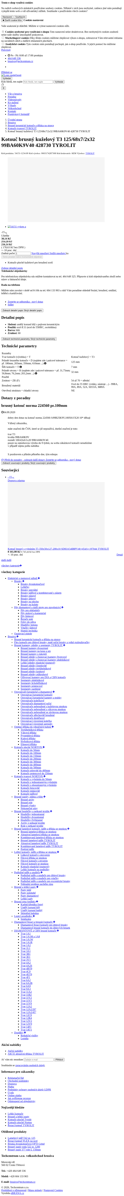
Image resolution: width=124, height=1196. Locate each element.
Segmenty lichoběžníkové (34, 683)
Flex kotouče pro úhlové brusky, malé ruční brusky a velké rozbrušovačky (52, 642)
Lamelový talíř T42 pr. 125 (21, 1138)
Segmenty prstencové (31, 686)
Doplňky (19, 1032)
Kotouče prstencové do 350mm (37, 773)
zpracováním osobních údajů (30, 1065)
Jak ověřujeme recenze (19, 1098)
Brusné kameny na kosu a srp (36, 651)
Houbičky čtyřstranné (32, 820)
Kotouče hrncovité (30, 788)
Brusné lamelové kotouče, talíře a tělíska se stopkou (40, 828)
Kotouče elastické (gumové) (35, 866)
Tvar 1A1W (27, 939)
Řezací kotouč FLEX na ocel (22, 1141)
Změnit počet (8, 253)
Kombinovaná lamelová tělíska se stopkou (42, 837)
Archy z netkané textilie (33, 823)
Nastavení (7, 17)
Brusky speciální (29, 590)
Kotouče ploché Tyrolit (19, 1119)
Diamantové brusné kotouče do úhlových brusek (45, 927)
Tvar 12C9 (26, 1015)
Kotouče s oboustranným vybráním (39, 785)
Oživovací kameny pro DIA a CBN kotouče (43, 677)
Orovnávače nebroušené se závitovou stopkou (44, 712)
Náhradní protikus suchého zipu (37, 884)
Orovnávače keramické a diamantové (33, 691)
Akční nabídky (15, 1051)
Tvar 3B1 (26, 954)
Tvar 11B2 (26, 994)
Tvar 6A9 (26, 986)
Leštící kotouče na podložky (35, 869)
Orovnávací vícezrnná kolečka (36, 721)
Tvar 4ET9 (26, 974)
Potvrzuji (5, 50)
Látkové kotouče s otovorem (35, 855)
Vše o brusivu (15, 93)
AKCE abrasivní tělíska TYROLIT (26, 1053)
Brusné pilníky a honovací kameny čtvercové (44, 657)
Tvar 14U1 (26, 1029)
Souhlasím (20, 17)
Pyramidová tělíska (30, 735)
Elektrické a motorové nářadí (23, 578)
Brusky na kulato (29, 604)
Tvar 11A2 (26, 991)
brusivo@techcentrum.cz (22, 1181)
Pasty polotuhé (28, 892)
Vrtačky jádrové (29, 627)
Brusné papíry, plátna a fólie (28, 796)
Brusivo (12, 636)
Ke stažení (13, 102)
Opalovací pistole (23, 633)
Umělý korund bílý (30, 907)
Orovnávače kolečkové (32, 700)
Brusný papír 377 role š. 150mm (24, 1149)
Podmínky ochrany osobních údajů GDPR (29, 1089)
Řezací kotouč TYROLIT (21, 1125)
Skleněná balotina (30, 913)
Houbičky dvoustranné (32, 817)
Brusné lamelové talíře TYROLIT (38, 840)
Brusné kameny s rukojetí (34, 654)
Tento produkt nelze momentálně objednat (22, 257)
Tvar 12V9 (26, 1024)
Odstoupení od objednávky (21, 1101)
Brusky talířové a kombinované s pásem (41, 592)
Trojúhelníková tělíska (32, 729)
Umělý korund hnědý (31, 910)
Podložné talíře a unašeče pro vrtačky (40, 878)
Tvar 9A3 (26, 989)
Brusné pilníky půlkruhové (34, 674)
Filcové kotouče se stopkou (34, 863)
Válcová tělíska (28, 732)
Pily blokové (27, 616)
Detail (120, 554)
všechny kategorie (10, 565)
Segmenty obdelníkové (32, 680)
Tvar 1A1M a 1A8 (30, 936)
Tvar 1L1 (25, 948)
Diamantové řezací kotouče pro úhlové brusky (44, 924)
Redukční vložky (29, 1035)
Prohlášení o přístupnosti (13, 1190)
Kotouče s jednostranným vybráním (39, 782)
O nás (11, 1092)
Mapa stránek (35, 1190)
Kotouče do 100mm (31, 753)
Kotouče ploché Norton (20, 1122)
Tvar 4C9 (26, 971)
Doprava (12, 1083)
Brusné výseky (28, 805)
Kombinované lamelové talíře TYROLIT (42, 846)
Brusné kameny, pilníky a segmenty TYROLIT (38, 645)
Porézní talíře (27, 849)
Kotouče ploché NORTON (28, 747)
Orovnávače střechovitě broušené (38, 715)
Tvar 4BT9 (26, 968)
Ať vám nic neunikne (12, 1059)
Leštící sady (27, 898)
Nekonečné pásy (29, 808)
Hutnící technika (29, 630)
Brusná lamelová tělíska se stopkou (38, 831)
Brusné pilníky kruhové (33, 671)
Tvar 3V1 (26, 959)
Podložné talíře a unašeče (27, 872)
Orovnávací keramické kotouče (36, 694)
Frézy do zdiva (28, 622)
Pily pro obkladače (30, 610)
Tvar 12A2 (26, 1006)
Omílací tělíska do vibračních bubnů (33, 726)
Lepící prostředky (23, 916)
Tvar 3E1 (25, 957)
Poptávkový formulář (18, 114)
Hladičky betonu (29, 624)
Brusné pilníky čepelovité (34, 665)
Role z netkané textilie (32, 825)
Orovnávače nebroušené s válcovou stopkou (43, 709)
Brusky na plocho (30, 601)
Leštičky (25, 587)
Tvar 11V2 (26, 997)
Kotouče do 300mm (31, 761)
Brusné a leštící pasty (25, 887)
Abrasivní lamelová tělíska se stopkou (40, 834)
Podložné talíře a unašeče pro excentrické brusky (45, 881)
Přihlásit (59, 1059)
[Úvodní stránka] (11, 75)
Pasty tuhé (26, 890)
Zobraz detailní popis (12, 268)
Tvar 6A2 (26, 980)
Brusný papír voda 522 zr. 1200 (24, 1146)
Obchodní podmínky (18, 1080)
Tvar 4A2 (26, 962)
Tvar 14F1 (26, 1026)
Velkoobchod (14, 108)
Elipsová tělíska (29, 744)
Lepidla (24, 1038)
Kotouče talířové (29, 793)
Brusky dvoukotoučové (33, 584)
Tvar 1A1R (26, 942)
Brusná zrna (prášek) (25, 901)
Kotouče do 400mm (31, 764)
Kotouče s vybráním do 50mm (36, 779)
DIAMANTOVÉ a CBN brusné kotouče (35, 930)
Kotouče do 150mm (31, 756)
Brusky (18, 581)
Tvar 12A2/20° (28, 1009)
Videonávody (14, 99)
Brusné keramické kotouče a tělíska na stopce (37, 639)
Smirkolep (26, 919)
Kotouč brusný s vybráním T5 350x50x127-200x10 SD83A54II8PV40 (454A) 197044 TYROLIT (58, 548)
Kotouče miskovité (30, 791)
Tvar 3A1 (26, 951)
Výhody (12, 105)
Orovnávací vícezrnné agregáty (36, 724)
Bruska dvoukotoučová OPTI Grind (26, 1143)
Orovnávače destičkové (33, 718)
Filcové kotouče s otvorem (34, 860)
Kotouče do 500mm (31, 767)
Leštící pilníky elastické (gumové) (38, 662)
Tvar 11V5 (26, 1000)
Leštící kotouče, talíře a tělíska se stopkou (35, 852)
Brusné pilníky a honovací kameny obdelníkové (45, 659)
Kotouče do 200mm (31, 758)
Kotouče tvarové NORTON (28, 776)
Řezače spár (27, 619)
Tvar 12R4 (26, 1018)
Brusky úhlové (28, 598)
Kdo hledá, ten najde (11, 81)
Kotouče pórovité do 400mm (35, 770)
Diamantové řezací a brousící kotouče (33, 922)
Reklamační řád (16, 1078)
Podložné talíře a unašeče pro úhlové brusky (43, 875)
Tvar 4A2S (26, 965)
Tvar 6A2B (26, 983)
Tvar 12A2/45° (28, 1012)
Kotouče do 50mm (30, 750)
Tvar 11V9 (26, 1003)
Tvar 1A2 (26, 945)
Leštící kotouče (15, 1113)
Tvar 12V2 (26, 1021)
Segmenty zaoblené (31, 689)
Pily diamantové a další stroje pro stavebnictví (37, 607)
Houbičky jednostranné (32, 814)
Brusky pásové (28, 595)
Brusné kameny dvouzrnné (34, 648)
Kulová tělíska (28, 738)
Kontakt (12, 111)
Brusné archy (27, 799)
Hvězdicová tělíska (30, 741)
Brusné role (26, 802)
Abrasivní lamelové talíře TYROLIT (39, 843)
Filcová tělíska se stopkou (34, 858)
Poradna (12, 96)
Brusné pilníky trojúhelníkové (36, 668)
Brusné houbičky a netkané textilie (32, 811)
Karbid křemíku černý (32, 904)
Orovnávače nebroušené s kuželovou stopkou (44, 706)
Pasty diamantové (30, 895)
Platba (11, 1086)
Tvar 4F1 (25, 977)
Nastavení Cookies (53, 1190)
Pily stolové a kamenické (33, 613)
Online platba (14, 1095)
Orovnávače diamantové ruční (36, 703)
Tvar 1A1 (26, 933)
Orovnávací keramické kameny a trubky (41, 697)
